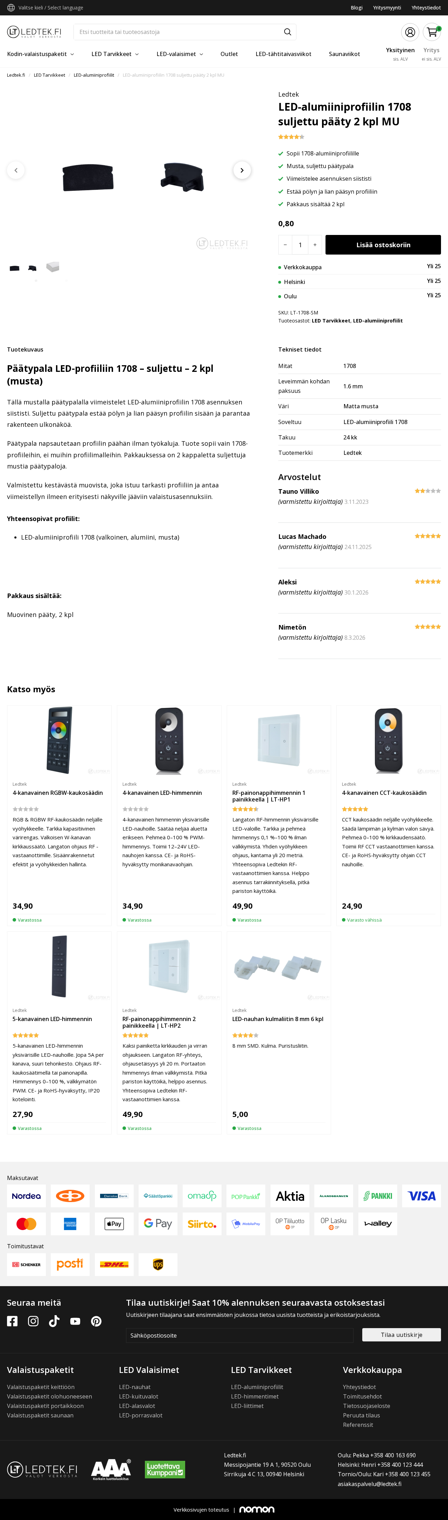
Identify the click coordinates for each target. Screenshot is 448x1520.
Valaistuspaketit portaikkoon (45, 1406)
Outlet (229, 54)
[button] (432, 32)
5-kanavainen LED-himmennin (52, 1019)
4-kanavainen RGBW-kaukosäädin (58, 793)
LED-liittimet (247, 1406)
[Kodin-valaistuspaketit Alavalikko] (72, 54)
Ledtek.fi (16, 75)
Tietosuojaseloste (366, 1406)
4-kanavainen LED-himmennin (162, 793)
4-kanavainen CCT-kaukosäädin (384, 793)
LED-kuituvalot (138, 1396)
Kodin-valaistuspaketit (37, 54)
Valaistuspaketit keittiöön (41, 1387)
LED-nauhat (134, 1387)
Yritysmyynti (387, 7)
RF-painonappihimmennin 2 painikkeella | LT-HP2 (159, 1022)
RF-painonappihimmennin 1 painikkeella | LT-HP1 (269, 796)
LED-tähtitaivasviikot (283, 54)
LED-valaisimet (176, 54)
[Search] (287, 32)
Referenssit (358, 1425)
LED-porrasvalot (140, 1415)
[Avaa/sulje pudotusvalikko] (11, 8)
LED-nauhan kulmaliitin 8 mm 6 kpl (277, 1019)
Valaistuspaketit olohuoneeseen (49, 1396)
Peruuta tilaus (361, 1415)
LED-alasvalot (137, 1406)
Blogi (357, 7)
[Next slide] (242, 170)
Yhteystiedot (426, 7)
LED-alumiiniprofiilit (94, 75)
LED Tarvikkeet (111, 54)
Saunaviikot (344, 54)
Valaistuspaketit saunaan (40, 1415)
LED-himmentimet (255, 1396)
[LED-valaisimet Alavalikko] (201, 54)
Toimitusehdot (362, 1396)
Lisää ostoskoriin (383, 245)
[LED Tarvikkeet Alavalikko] (137, 54)
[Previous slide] (15, 170)
